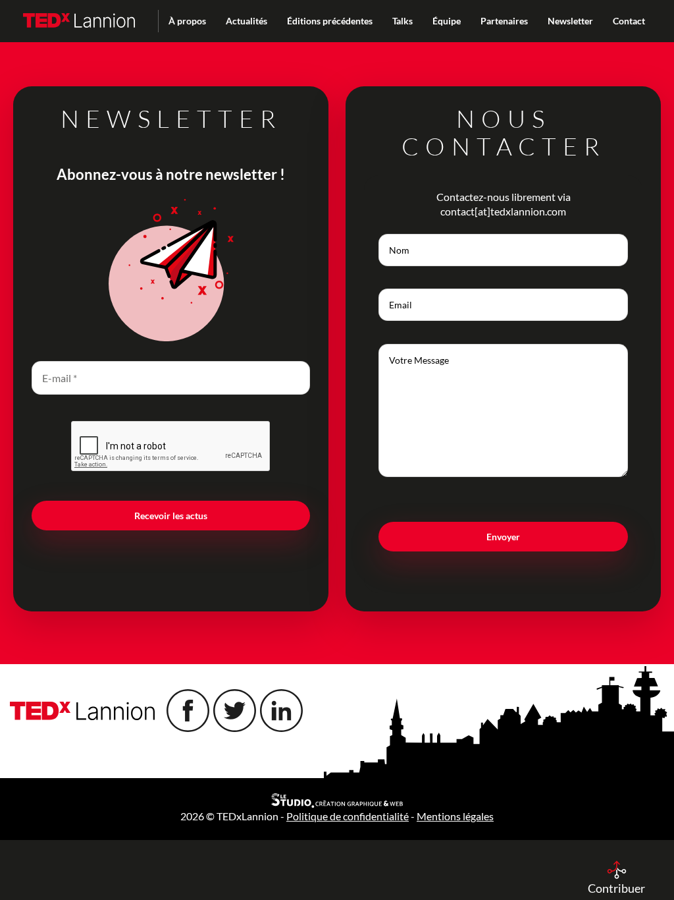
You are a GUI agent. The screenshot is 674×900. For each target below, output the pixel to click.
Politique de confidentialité (347, 816)
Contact (629, 20)
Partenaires (504, 20)
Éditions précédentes (330, 20)
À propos (187, 20)
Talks (402, 20)
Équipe (446, 20)
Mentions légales (455, 816)
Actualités (246, 20)
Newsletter (570, 20)
